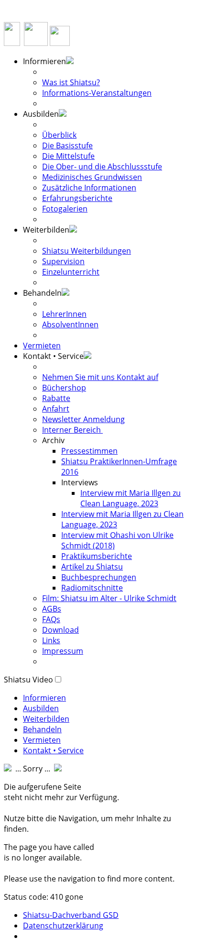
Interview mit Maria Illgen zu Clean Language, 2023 (130, 498)
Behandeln (42, 729)
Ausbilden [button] (41, 114)
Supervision (63, 261)
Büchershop (64, 387)
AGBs (51, 608)
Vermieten (42, 345)
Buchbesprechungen (98, 577)
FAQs (51, 619)
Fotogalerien (65, 208)
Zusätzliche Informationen (89, 187)
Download (60, 630)
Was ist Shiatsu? (71, 82)
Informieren (44, 697)
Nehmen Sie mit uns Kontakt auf (100, 377)
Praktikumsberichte (96, 556)
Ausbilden (41, 708)
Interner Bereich (72, 429)
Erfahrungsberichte (77, 198)
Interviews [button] (79, 482)
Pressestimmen (89, 451)
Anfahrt (55, 408)
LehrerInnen (64, 314)
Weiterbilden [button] (46, 229)
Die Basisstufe (67, 145)
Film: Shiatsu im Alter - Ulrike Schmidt (109, 598)
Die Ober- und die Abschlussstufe (102, 166)
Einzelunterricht (70, 272)
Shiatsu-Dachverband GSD (71, 915)
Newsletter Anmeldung (83, 419)
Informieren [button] (44, 61)
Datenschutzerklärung (63, 925)
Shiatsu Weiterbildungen (86, 251)
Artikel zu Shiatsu (92, 566)
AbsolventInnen (70, 324)
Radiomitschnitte (92, 587)
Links (51, 640)
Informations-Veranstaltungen (97, 93)
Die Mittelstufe (68, 156)
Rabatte (56, 398)
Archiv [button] (53, 440)
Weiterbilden (46, 719)
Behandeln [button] (42, 293)
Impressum (62, 651)
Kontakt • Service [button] (53, 356)
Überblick (59, 135)
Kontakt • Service (53, 750)
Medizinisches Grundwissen (92, 177)
